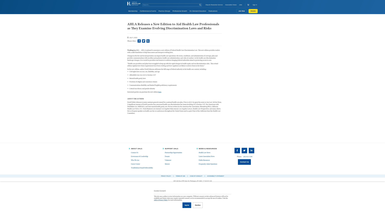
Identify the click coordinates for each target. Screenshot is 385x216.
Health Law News (204, 153)
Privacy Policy (166, 176)
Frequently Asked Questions (208, 164)
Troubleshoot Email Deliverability (142, 168)
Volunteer (168, 160)
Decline (198, 205)
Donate (253, 11)
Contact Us (134, 153)
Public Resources (204, 160)
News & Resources (208, 149)
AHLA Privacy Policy (161, 200)
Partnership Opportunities (173, 153)
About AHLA (136, 149)
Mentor (167, 164)
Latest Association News (207, 156)
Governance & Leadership (139, 156)
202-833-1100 (247, 157)
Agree (187, 205)
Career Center (135, 164)
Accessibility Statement (215, 176)
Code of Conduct (196, 176)
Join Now (241, 11)
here (159, 92)
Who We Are (135, 160)
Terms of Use (180, 176)
